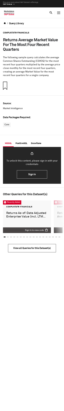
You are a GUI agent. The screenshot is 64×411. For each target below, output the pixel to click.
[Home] (9, 13)
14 (46, 237)
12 (40, 237)
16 (53, 237)
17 (56, 237)
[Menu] (59, 13)
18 (59, 237)
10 (34, 237)
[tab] (8, 143)
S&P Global (7, 4)
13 (43, 237)
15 (50, 237)
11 (37, 237)
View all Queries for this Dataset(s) (32, 248)
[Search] (51, 13)
